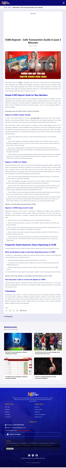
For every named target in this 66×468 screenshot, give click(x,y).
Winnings (7, 409)
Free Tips (7, 407)
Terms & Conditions (40, 414)
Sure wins (8, 445)
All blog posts (9, 316)
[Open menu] (63, 3)
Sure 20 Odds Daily (27, 445)
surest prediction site (43, 443)
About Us (37, 407)
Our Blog (7, 414)
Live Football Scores (33, 443)
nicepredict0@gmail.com (19, 427)
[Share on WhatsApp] (13, 310)
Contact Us (8, 417)
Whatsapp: (15, 425)
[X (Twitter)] (29, 455)
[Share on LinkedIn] (17, 310)
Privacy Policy (38, 409)
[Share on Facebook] (6, 310)
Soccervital (35, 445)
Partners (7, 412)
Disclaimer (37, 412)
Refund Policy (38, 417)
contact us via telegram (23, 430)
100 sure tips (52, 443)
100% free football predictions (45, 445)
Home (5, 7)
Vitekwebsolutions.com (35, 462)
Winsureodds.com (24, 443)
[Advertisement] (33, 26)
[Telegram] (33, 455)
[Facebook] (37, 455)
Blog (10, 7)
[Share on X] (10, 310)
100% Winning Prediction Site (12, 443)
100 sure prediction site (17, 445)
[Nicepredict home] (5, 3)
